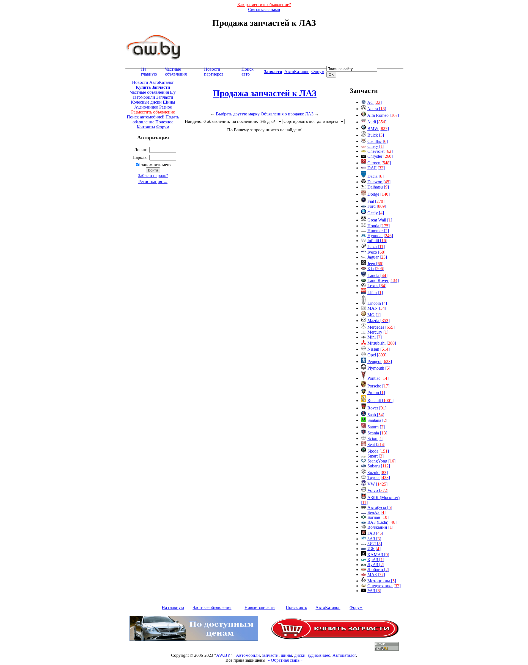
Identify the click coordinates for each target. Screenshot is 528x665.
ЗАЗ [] (374, 538)
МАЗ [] (376, 574)
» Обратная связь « (285, 660)
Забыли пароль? (153, 175)
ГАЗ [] (375, 533)
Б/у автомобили (154, 94)
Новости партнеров (214, 71)
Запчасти (164, 97)
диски (300, 655)
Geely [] (375, 212)
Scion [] (375, 438)
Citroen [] (379, 162)
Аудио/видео (146, 107)
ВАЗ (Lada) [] (382, 522)
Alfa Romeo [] (383, 115)
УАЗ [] (374, 590)
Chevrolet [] (380, 151)
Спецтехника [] (384, 585)
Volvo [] (377, 490)
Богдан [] (378, 517)
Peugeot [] (379, 361)
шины (286, 655)
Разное (165, 107)
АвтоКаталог (296, 71)
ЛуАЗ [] (375, 564)
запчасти (270, 655)
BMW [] (378, 128)
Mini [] (374, 337)
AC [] (374, 102)
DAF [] (376, 167)
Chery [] (375, 146)
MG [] (374, 314)
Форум (317, 71)
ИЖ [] (374, 548)
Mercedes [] (381, 327)
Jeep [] (375, 263)
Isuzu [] (376, 246)
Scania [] (377, 433)
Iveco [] (376, 252)
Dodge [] (378, 194)
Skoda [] (378, 451)
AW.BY (223, 655)
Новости (140, 82)
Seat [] (376, 444)
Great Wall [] (379, 220)
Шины (169, 102)
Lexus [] (376, 285)
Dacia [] (375, 176)
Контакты (146, 126)
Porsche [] (378, 386)
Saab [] (375, 414)
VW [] (377, 484)
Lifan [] (375, 292)
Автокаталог (344, 655)
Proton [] (376, 392)
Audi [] (376, 122)
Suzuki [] (377, 472)
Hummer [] (378, 230)
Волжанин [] (380, 527)
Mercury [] (377, 332)
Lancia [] (377, 275)
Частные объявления (176, 71)
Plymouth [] (378, 368)
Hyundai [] (380, 235)
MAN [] (376, 308)
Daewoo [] (379, 181)
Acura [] (376, 108)
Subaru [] (378, 466)
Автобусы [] (379, 507)
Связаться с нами (264, 9)
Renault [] (380, 400)
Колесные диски (146, 102)
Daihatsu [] (378, 187)
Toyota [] (378, 477)
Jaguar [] (377, 257)
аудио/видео (319, 655)
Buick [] (375, 135)
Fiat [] (375, 201)
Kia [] (375, 268)
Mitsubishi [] (381, 343)
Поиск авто (247, 71)
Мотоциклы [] (381, 580)
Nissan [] (378, 349)
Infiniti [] (377, 240)
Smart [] (375, 456)
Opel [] (376, 355)
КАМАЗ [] (378, 554)
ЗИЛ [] (374, 543)
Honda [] (378, 225)
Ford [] (376, 206)
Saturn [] (376, 427)
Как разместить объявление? (264, 4)
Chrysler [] (380, 156)
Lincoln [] (377, 303)
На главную (149, 71)
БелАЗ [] (376, 512)
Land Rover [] (383, 280)
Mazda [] (378, 320)
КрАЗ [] (375, 559)
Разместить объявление (153, 112)
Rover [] (376, 408)
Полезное (164, 122)
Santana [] (377, 420)
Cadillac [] (377, 141)
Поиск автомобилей (145, 117)
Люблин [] (378, 569)
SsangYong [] (381, 461)
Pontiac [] (378, 378)
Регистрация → (152, 181)
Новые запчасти (259, 607)
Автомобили (248, 655)
